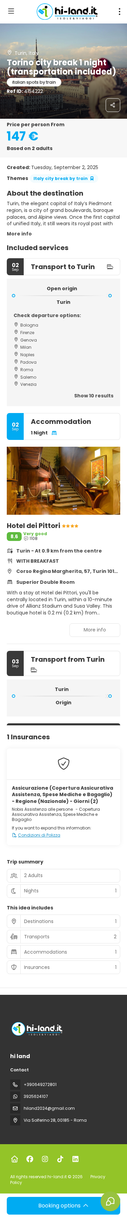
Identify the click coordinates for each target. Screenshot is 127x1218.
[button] (20, 481)
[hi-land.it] (36, 1029)
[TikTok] (60, 1159)
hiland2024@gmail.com (49, 1108)
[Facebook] (29, 1159)
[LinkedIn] (75, 1159)
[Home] (14, 1159)
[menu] (119, 11)
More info (19, 233)
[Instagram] (45, 1159)
